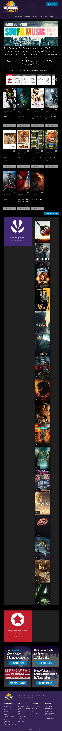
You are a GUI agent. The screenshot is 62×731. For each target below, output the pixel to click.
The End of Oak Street (9, 716)
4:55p (27, 116)
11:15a (19, 199)
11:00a (33, 199)
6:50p (5, 160)
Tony (5, 722)
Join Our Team (35, 713)
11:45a (47, 157)
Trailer (10, 125)
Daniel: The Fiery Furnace (24, 708)
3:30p (19, 201)
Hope (19, 713)
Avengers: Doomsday (23, 706)
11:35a (19, 116)
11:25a (33, 157)
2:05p (51, 157)
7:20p (33, 118)
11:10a (5, 157)
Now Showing (18, 16)
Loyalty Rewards (49, 706)
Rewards (35, 16)
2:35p (37, 199)
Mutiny (6, 711)
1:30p (37, 157)
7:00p (9, 116)
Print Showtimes (52, 213)
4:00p (19, 157)
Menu (41, 16)
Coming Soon (27, 16)
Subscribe (34, 709)
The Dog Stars (21, 718)
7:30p (19, 118)
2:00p (5, 116)
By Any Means (21, 714)
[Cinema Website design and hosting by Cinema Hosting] (31, 728)
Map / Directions (36, 706)
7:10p (33, 160)
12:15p (33, 116)
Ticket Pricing (48, 708)
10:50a (5, 199)
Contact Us (34, 708)
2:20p (23, 116)
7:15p (47, 118)
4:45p (54, 116)
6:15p (41, 199)
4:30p (40, 157)
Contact (51, 16)
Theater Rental (48, 714)
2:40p (37, 116)
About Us (34, 711)
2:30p (51, 116)
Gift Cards (47, 716)
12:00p (47, 116)
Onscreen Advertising (50, 713)
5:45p (23, 201)
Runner (19, 711)
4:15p (13, 157)
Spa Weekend (7, 709)
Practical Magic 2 (22, 709)
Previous (3, 79)
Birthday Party (48, 711)
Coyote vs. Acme (22, 716)
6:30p (47, 160)
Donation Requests (49, 718)
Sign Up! (52, 4)
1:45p (9, 157)
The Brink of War (8, 721)
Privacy (33, 714)
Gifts (46, 16)
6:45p (27, 201)
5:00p (40, 116)
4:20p (54, 157)
